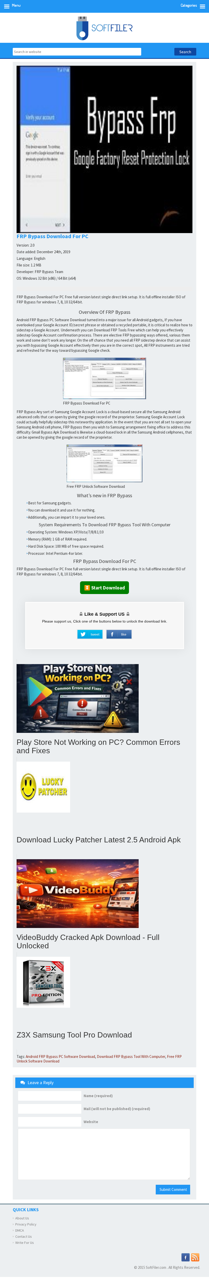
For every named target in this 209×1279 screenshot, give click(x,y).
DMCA (19, 1230)
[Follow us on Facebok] (185, 1257)
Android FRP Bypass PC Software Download (60, 1056)
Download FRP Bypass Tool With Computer (131, 1056)
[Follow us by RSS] (195, 1257)
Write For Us (24, 1242)
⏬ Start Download (104, 588)
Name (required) (98, 1096)
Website (91, 1122)
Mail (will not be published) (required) (117, 1109)
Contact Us (23, 1236)
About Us (22, 1218)
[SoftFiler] (104, 27)
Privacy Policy (25, 1224)
